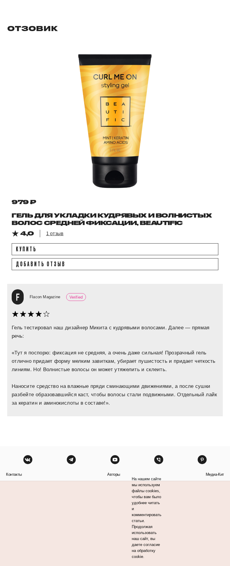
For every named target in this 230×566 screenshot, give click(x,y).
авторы (113, 474)
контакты (14, 474)
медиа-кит (215, 474)
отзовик (32, 28)
